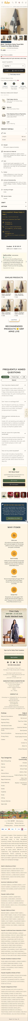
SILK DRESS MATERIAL (18, 951)
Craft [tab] (24, 377)
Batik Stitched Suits (14, 616)
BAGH (12, 905)
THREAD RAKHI (15, 872)
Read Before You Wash (14, 518)
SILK (16, 905)
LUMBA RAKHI (15, 875)
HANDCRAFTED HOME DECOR (9, 995)
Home (2, 6)
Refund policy (19, 821)
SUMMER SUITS (15, 887)
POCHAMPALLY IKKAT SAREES (14, 967)
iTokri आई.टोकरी (10, 821)
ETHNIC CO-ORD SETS (15, 993)
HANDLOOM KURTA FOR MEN (15, 1001)
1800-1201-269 (12, 700)
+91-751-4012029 (18, 228)
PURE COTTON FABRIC (19, 915)
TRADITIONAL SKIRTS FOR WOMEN (10, 1012)
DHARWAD (4, 901)
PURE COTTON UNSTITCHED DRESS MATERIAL (14, 955)
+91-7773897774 (9, 228)
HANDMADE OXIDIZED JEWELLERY (10, 1008)
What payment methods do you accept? (11, 417)
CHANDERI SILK (19, 901)
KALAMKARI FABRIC (19, 921)
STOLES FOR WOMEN (20, 975)
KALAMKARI (4, 897)
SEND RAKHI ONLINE (18, 868)
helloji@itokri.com (9, 233)
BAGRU (8, 905)
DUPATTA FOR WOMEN (7, 975)
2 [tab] (13, 645)
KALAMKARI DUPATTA (13, 979)
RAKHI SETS (23, 872)
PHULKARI (11, 901)
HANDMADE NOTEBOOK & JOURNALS (11, 1010)
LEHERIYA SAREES (6, 969)
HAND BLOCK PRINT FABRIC (8, 919)
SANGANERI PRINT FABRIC (8, 923)
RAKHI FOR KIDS (6, 875)
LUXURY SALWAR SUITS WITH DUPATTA (11, 989)
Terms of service (19, 823)
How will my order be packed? (10, 450)
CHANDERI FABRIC (19, 917)
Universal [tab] (5, 377)
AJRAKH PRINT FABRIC (16, 913)
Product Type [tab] (15, 377)
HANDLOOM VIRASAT (12, 93)
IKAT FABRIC (9, 921)
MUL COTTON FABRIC (7, 917)
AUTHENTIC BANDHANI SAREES (9, 963)
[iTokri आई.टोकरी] (7, 2)
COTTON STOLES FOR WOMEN (15, 981)
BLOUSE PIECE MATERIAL (19, 1014)
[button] (2, 2)
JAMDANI (18, 899)
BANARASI (8, 907)
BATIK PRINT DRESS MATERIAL (16, 943)
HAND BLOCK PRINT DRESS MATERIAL (11, 945)
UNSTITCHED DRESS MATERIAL (9, 933)
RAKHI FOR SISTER (15, 877)
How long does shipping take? (10, 385)
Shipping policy (9, 825)
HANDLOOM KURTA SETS (8, 991)
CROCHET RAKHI (5, 870)
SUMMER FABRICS (6, 885)
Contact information (19, 825)
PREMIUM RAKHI (15, 870)
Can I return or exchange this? (10, 401)
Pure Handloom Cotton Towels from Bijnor (8, 6)
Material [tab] (14, 380)
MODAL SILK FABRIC (11, 925)
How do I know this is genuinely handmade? (11, 433)
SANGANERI (11, 899)
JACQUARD (4, 899)
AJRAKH (11, 897)
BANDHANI (17, 897)
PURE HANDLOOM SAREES (8, 961)
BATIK (10, 903)
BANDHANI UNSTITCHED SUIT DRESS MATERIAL (14, 953)
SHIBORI (15, 903)
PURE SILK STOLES (6, 983)
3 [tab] (14, 645)
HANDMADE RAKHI (6, 868)
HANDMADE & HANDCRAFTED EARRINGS (12, 1005)
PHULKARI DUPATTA (7, 977)
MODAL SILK (4, 903)
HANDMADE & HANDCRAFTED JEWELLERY (12, 1003)
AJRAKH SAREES (21, 961)
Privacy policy (9, 823)
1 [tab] (12, 645)
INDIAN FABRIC (5, 913)
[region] (14, 261)
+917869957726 (8, 224)
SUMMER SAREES (16, 885)
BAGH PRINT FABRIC (6, 915)
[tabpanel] (14, 631)
